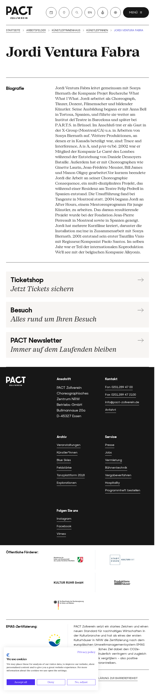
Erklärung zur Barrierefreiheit (116, 678)
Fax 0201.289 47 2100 (120, 395)
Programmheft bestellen (122, 490)
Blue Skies (64, 460)
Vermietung (113, 460)
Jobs (108, 452)
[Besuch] (64, 12)
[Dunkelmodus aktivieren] (115, 12)
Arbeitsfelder (36, 30)
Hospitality (112, 483)
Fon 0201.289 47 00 (119, 387)
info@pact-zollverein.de (122, 402)
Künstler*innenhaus (66, 30)
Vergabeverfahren (118, 475)
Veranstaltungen (69, 445)
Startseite (13, 30)
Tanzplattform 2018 (71, 475)
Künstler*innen (97, 30)
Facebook (64, 526)
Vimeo (61, 534)
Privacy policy (86, 652)
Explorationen (67, 483)
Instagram (64, 519)
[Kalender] (51, 12)
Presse (109, 445)
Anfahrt (110, 410)
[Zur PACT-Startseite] (19, 12)
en (90, 12)
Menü (133, 12)
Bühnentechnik (116, 468)
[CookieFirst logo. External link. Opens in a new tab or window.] (8, 655)
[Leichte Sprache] (102, 12)
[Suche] (77, 12)
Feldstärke (64, 468)
